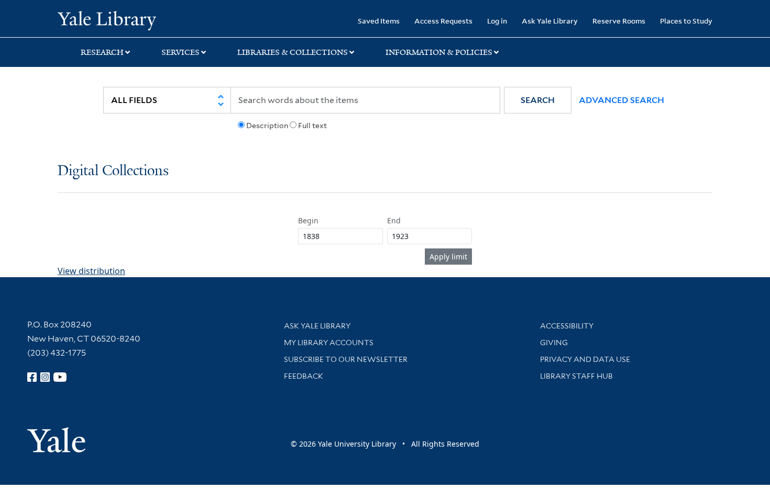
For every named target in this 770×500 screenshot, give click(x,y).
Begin (308, 220)
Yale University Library (107, 20)
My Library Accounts (328, 342)
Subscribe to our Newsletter (346, 359)
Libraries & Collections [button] (292, 52)
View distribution (91, 271)
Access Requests (443, 21)
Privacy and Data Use (585, 359)
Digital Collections (113, 171)
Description (267, 125)
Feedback (303, 376)
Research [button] (102, 52)
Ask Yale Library (550, 21)
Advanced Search (621, 100)
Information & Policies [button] (439, 52)
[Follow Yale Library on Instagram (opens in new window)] (45, 377)
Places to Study (686, 21)
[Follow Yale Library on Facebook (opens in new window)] (32, 377)
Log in (497, 21)
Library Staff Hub (576, 376)
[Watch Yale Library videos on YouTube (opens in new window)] (60, 377)
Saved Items (379, 21)
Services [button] (180, 52)
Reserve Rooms (618, 21)
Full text (312, 125)
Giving (554, 342)
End (394, 220)
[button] (537, 100)
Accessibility (566, 326)
